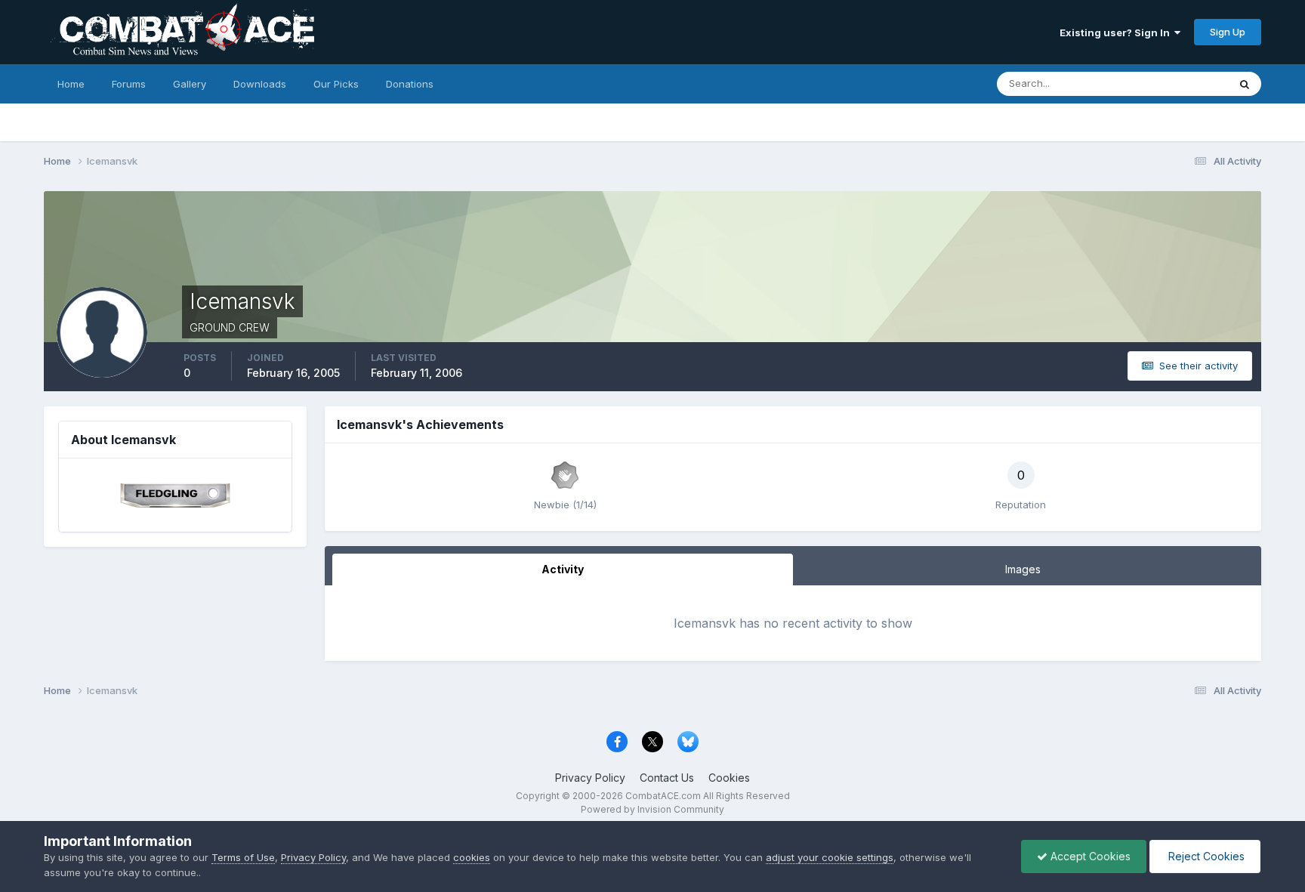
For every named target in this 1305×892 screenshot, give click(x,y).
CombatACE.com (663, 795)
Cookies (729, 777)
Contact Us (667, 777)
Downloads (259, 84)
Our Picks (336, 84)
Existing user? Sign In (1117, 32)
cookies (471, 857)
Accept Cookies (1089, 856)
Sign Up (1227, 32)
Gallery (189, 84)
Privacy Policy (590, 777)
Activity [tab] (562, 569)
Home (71, 84)
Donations (409, 84)
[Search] (1244, 84)
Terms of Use (243, 857)
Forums (129, 84)
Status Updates (1173, 83)
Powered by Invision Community (652, 809)
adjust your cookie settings (829, 857)
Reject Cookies (1205, 856)
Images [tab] (1023, 569)
